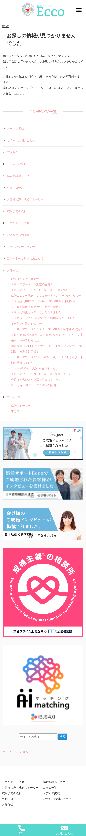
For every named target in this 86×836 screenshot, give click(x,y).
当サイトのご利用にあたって (25, 258)
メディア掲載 (15, 128)
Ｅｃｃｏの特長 (17, 164)
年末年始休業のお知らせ (26, 323)
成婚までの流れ (17, 211)
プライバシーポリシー (21, 246)
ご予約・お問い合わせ (21, 140)
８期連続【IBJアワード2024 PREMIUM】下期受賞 (43, 301)
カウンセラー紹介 (18, 223)
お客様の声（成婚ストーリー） (26, 199)
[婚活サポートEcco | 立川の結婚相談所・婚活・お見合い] (43, 9)
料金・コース (15, 187)
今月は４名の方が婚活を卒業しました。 (36, 379)
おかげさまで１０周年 (25, 278)
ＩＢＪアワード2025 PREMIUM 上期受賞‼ (39, 290)
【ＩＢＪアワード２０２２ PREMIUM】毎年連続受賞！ (47, 329)
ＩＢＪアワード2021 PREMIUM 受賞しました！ (44, 374)
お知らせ (12, 270)
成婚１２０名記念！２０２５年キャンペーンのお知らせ (46, 295)
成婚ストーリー (21, 405)
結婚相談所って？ (18, 175)
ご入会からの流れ (18, 234)
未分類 (15, 411)
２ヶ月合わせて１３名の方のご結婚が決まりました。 (44, 318)
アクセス (12, 152)
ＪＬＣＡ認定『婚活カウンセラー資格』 (36, 306)
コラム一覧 (14, 397)
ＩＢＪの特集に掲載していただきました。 (37, 312)
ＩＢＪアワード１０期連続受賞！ (32, 284)
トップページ (31, 87)
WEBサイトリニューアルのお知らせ (33, 385)
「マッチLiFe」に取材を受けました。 (34, 368)
